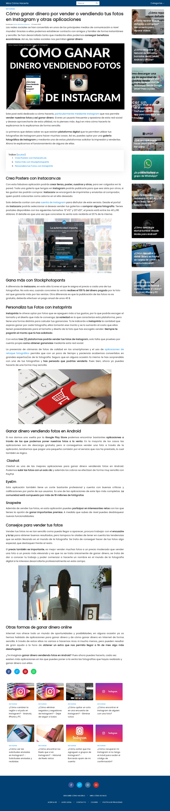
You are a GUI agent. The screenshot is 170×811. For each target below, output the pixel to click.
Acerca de (52, 802)
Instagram (10, 9)
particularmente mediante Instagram (77, 113)
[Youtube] (96, 785)
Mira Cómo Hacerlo (17, 3)
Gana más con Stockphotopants (32, 161)
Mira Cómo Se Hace (98, 796)
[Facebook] (71, 785)
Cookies (94, 802)
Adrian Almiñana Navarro (21, 24)
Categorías (156, 3)
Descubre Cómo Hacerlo (74, 796)
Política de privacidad (112, 802)
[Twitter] (79, 785)
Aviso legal (67, 802)
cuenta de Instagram (53, 202)
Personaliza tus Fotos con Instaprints (34, 166)
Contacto (81, 802)
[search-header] (96, 3)
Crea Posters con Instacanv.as (30, 157)
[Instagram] (88, 785)
